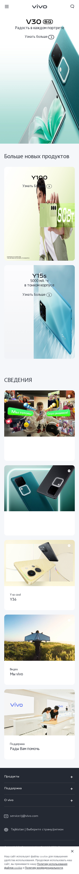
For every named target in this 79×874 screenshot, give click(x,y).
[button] (6, 6)
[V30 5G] (39, 72)
